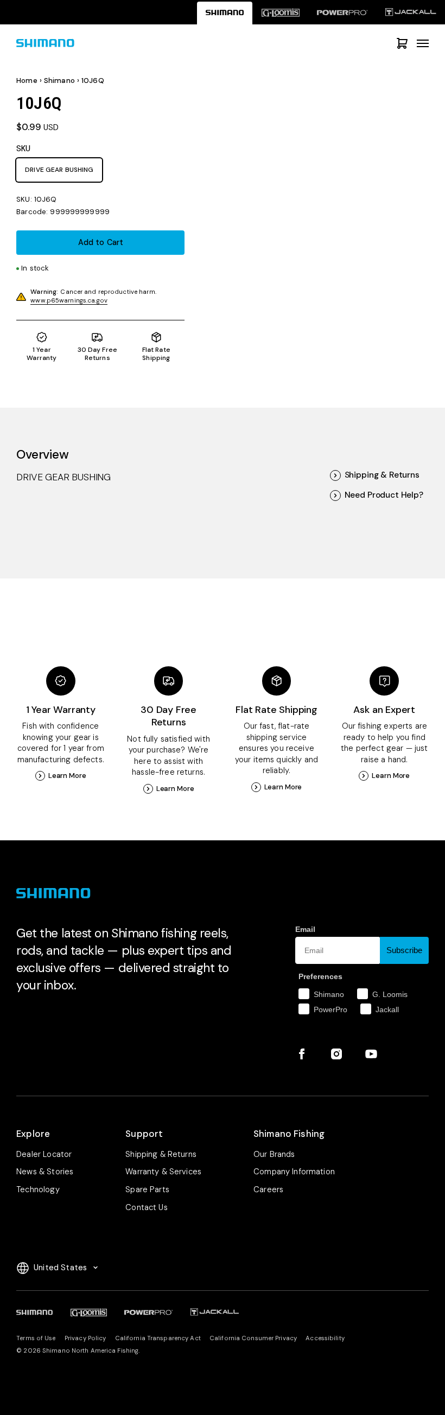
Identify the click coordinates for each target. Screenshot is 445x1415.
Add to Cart (100, 242)
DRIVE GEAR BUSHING (59, 169)
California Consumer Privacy (253, 1338)
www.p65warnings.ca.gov (68, 301)
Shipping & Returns (382, 475)
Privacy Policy (85, 1338)
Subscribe (404, 950)
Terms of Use (35, 1338)
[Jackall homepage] (411, 13)
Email (305, 929)
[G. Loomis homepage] (280, 13)
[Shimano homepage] (225, 13)
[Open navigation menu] (423, 43)
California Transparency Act (158, 1338)
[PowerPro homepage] (342, 13)
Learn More (67, 775)
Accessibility (325, 1338)
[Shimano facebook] (301, 1053)
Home (26, 80)
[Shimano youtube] (371, 1053)
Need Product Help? (384, 495)
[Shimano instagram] (336, 1053)
